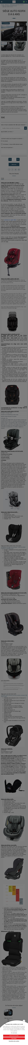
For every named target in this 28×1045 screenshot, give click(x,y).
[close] (24, 1021)
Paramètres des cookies (14, 1041)
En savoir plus (14, 1032)
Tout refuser (14, 1038)
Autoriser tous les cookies (13, 1035)
